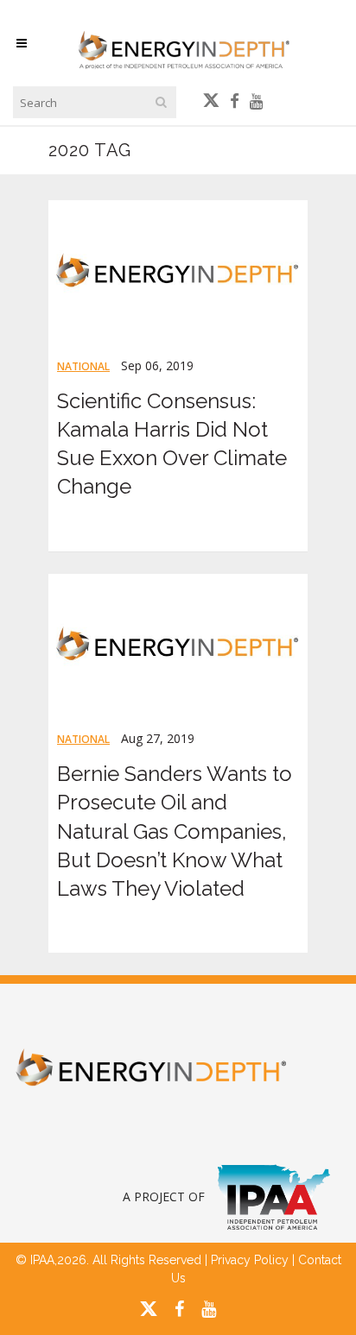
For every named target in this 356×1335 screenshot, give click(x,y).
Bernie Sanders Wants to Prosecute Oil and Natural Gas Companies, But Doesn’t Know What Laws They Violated (174, 831)
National (83, 366)
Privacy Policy (250, 1260)
